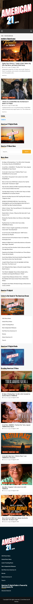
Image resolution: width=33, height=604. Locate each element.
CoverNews (23, 599)
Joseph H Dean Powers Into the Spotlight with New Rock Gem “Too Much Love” (15, 263)
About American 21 (7, 337)
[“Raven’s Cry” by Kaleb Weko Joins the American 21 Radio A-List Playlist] (16, 89)
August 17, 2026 (16, 428)
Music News (5, 59)
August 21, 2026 (16, 397)
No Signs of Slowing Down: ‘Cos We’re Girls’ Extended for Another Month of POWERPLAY (16, 163)
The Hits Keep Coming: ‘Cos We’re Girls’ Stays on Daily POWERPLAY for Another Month (16, 192)
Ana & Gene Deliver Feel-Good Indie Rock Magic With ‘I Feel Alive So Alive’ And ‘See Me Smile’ (16, 258)
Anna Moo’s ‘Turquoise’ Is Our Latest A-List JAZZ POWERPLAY (15, 177)
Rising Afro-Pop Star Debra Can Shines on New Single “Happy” (16, 219)
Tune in (4, 340)
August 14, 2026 (16, 459)
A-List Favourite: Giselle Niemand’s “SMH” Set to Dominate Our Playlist (14, 233)
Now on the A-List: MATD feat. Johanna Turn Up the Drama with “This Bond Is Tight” (15, 182)
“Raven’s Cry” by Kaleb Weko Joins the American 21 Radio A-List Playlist (15, 102)
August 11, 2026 (15, 490)
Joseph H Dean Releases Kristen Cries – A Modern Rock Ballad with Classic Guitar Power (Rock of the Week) (15, 278)
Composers (5, 483)
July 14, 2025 (15, 105)
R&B (20, 421)
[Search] (31, 31)
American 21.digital (7, 67)
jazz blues (11, 483)
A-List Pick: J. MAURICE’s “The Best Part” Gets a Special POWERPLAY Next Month (16, 168)
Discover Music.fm (6, 590)
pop (17, 421)
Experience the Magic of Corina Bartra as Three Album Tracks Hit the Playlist (16, 253)
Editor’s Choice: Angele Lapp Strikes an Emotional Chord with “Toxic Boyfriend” (15, 228)
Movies (4, 334)
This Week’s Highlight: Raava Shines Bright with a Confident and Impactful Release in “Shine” (15, 272)
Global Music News (7, 321)
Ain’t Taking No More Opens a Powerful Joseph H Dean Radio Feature (16, 268)
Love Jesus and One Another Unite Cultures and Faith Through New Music (16, 248)
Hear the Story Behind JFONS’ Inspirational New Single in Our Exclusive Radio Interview (16, 187)
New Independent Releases (9, 327)
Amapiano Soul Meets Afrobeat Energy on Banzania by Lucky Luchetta (16, 284)
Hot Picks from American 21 (9, 331)
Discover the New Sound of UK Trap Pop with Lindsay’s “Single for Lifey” (16, 197)
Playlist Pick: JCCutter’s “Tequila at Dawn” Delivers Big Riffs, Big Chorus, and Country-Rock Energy (16, 64)
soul (17, 452)
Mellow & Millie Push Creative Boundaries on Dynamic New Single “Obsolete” (16, 243)
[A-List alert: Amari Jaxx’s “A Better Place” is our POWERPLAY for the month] (16, 443)
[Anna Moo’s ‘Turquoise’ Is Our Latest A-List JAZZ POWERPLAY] (16, 474)
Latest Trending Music (8, 324)
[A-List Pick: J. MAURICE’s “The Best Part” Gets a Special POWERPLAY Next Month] (16, 412)
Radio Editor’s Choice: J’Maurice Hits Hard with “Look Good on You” (16, 214)
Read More (4, 75)
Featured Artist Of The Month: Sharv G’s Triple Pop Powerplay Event (15, 238)
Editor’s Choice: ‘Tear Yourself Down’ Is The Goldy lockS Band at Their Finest (16, 209)
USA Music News (6, 318)
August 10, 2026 (16, 521)
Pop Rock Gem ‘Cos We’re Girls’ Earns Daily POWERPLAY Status (13, 223)
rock (17, 59)
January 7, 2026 (16, 67)
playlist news (12, 59)
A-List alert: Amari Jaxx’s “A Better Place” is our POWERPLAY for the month (14, 172)
